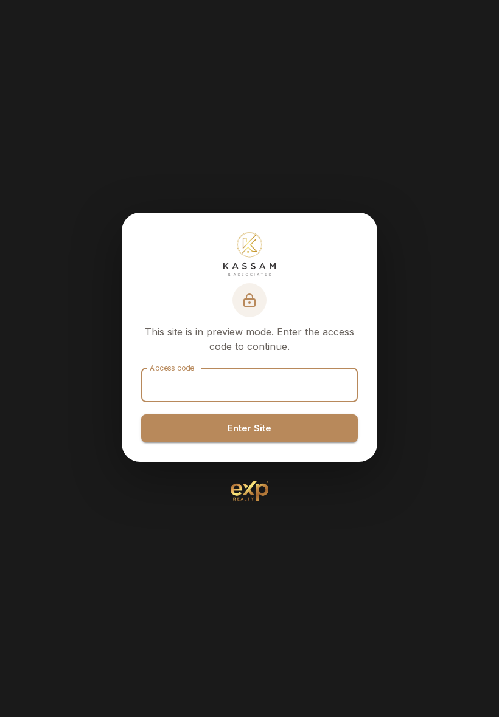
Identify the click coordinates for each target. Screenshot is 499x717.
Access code (172, 367)
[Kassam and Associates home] (249, 254)
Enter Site (249, 428)
